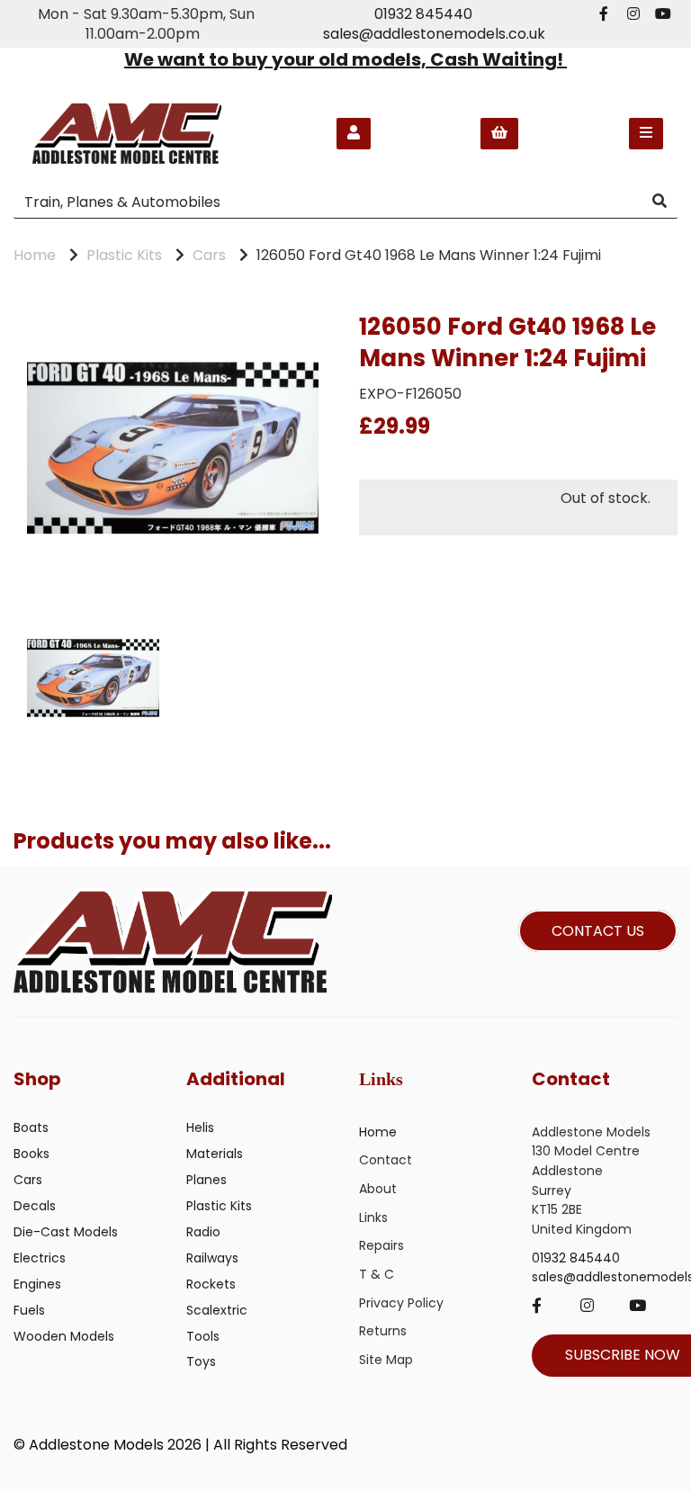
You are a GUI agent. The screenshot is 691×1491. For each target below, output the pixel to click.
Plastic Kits (124, 255)
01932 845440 (423, 14)
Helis (200, 1127)
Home (34, 255)
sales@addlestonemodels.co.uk (434, 33)
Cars (209, 255)
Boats (31, 1127)
